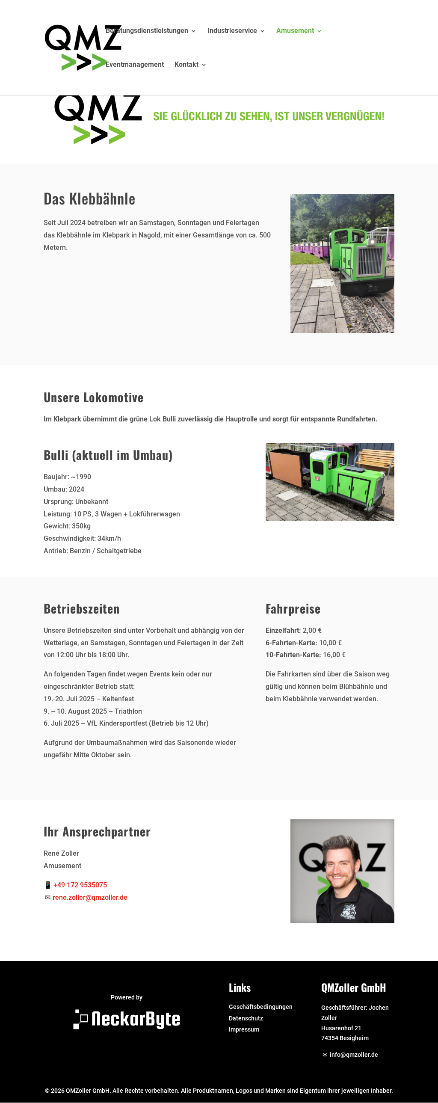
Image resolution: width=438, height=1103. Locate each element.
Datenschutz (246, 1018)
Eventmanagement (135, 65)
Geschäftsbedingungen (261, 1006)
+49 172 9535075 (80, 885)
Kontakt (186, 65)
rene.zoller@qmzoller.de (90, 897)
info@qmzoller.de (354, 1054)
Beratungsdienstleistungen (147, 31)
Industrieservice (232, 31)
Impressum (244, 1029)
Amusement (295, 31)
